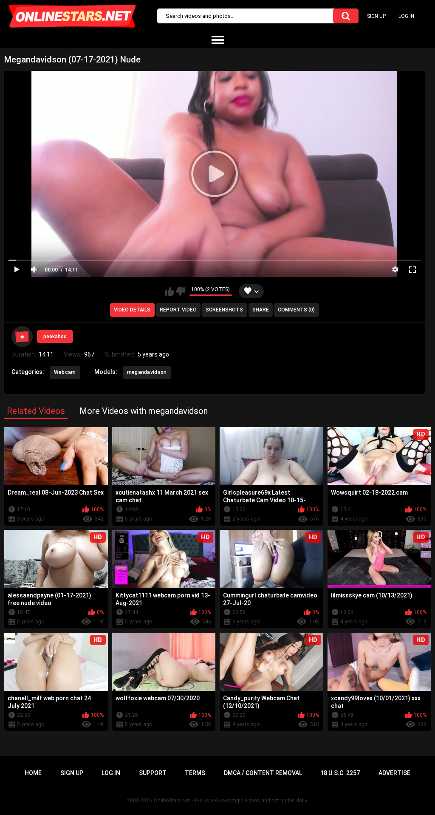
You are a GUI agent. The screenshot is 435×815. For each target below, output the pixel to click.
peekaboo (55, 337)
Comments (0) (296, 310)
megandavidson (147, 372)
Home (33, 773)
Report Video (178, 310)
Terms (195, 773)
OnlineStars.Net (172, 801)
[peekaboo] (22, 336)
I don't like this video (180, 291)
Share (260, 310)
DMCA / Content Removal (263, 773)
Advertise (394, 773)
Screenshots (224, 310)
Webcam (65, 372)
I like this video (169, 291)
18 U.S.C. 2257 (340, 773)
